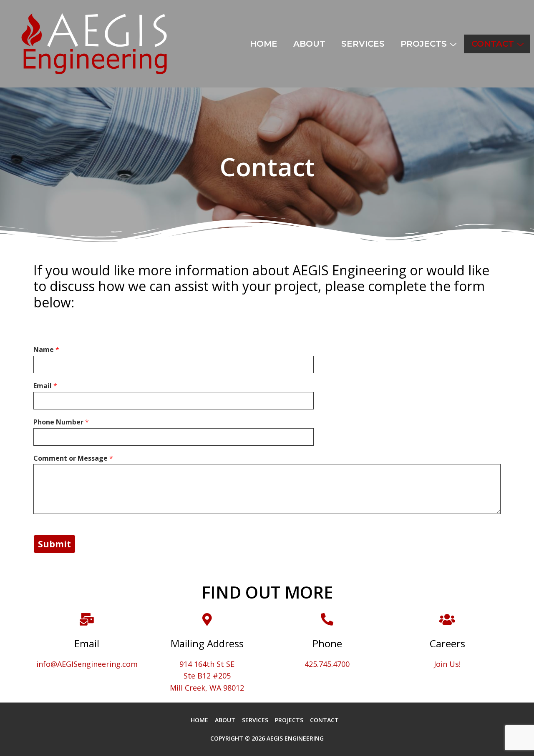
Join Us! (447, 664)
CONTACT (492, 44)
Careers (447, 643)
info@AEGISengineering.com (87, 664)
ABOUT (309, 44)
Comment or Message (73, 458)
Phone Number (61, 422)
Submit (54, 544)
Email (45, 386)
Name (46, 349)
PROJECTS (423, 44)
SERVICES (363, 44)
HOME (263, 44)
